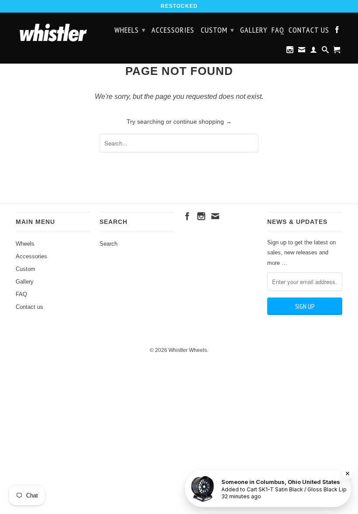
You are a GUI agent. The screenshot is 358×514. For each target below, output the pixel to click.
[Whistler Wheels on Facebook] (337, 31)
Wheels (130, 30)
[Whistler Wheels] (53, 32)
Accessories (172, 30)
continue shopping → (202, 121)
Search (108, 243)
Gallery (253, 30)
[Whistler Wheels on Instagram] (290, 51)
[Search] (325, 51)
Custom (217, 30)
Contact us (309, 30)
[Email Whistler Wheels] (302, 51)
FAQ (278, 30)
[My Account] (313, 51)
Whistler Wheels (188, 350)
